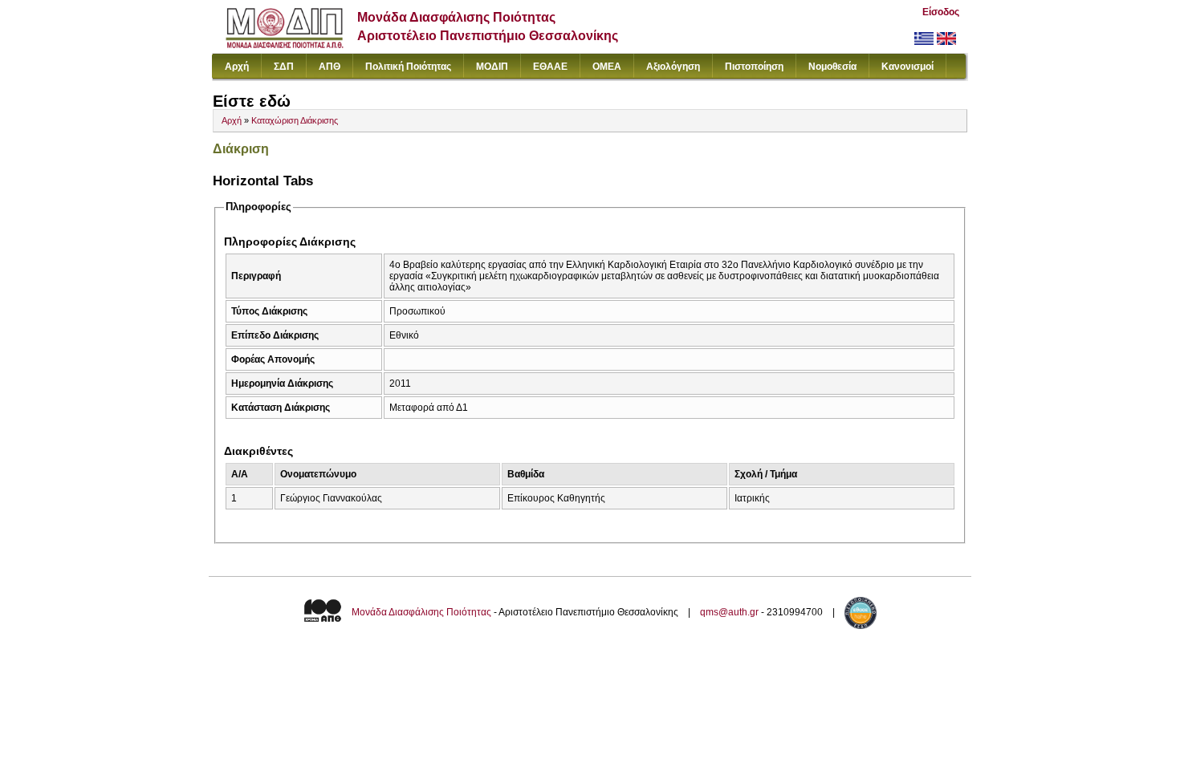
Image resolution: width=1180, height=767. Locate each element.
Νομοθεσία (832, 66)
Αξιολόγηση (673, 66)
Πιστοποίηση (754, 66)
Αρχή (237, 66)
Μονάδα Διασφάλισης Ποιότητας (421, 612)
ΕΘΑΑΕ (550, 66)
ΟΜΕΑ (606, 66)
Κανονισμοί (907, 66)
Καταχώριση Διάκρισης (294, 120)
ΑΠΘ (329, 66)
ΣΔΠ (284, 66)
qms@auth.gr (729, 612)
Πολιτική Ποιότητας (408, 66)
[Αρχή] (284, 45)
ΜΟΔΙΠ (492, 66)
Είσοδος (940, 12)
